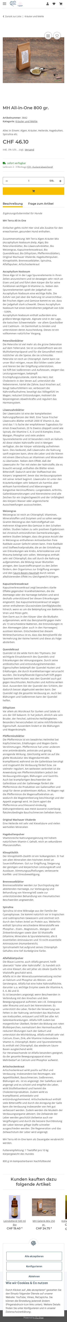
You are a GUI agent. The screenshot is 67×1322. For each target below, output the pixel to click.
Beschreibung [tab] (13, 203)
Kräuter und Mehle (26, 121)
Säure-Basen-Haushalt (26, 573)
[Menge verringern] (6, 180)
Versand (29, 149)
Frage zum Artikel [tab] (41, 203)
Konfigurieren (34, 1266)
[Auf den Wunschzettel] (57, 36)
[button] (47, 3)
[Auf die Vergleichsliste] (48, 36)
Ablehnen (34, 1276)
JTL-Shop (39, 1317)
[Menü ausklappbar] (4, 2)
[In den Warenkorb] (5, 27)
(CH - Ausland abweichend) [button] (40, 166)
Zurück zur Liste (13, 16)
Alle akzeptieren (34, 1256)
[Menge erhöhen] (60, 180)
